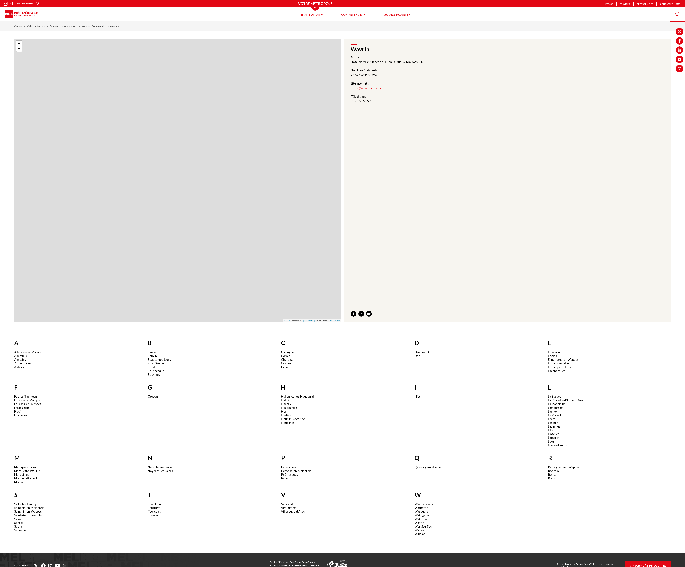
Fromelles (20, 415)
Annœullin (21, 356)
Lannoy (553, 411)
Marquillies (21, 474)
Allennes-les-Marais (27, 352)
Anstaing (20, 359)
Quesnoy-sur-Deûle (428, 467)
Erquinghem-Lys (558, 363)
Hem (284, 411)
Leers (551, 419)
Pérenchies (288, 467)
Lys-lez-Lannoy (558, 445)
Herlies (286, 415)
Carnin (285, 356)
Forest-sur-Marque (27, 400)
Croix (285, 367)
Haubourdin (289, 408)
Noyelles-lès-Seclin (160, 471)
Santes (18, 523)
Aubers (19, 367)
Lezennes (554, 426)
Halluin (285, 400)
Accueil (18, 25)
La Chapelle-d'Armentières (565, 400)
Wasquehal (422, 511)
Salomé (19, 519)
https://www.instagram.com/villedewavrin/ (361, 313)
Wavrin (419, 523)
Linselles (553, 434)
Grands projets (396, 14)
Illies (418, 396)
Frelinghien (21, 408)
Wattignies (422, 515)
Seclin (18, 526)
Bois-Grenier (156, 363)
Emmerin (554, 352)
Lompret (553, 438)
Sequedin (20, 530)
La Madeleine (556, 404)
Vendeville (288, 504)
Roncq (552, 474)
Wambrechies (424, 504)
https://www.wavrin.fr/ (366, 88)
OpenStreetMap (309, 320)
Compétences (352, 14)
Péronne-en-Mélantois (296, 471)
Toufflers (154, 508)
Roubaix (553, 478)
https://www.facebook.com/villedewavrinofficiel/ (353, 313)
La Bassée (554, 396)
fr (5, 3)
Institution (310, 14)
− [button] (19, 49)
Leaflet (287, 320)
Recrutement (645, 4)
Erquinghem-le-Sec (560, 367)
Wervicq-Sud (423, 526)
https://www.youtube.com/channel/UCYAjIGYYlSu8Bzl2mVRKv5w (369, 313)
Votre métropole (36, 25)
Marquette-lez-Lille (27, 471)
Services (625, 4)
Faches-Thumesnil (26, 396)
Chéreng (287, 359)
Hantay (286, 404)
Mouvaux (20, 482)
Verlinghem (288, 508)
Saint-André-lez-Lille (28, 515)
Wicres (419, 530)
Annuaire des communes (63, 25)
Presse (609, 4)
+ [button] (19, 43)
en (10, 3)
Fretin (18, 411)
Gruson (153, 396)
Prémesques (289, 474)
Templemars (156, 504)
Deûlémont (422, 352)
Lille (550, 430)
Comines (287, 363)
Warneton (421, 508)
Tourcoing (154, 511)
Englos (552, 356)
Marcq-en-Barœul (26, 467)
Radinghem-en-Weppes (563, 467)
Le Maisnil (554, 415)
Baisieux (153, 352)
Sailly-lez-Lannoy (25, 504)
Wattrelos (421, 519)
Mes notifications (25, 3)
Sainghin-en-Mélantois (29, 508)
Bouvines (154, 374)
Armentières (22, 363)
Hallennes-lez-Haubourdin (298, 396)
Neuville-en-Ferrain (160, 467)
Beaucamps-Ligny (159, 359)
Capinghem (288, 352)
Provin (285, 478)
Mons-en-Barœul (25, 478)
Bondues (153, 367)
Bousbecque (156, 371)
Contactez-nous (670, 4)
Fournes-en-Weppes (27, 404)
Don (417, 356)
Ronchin (553, 471)
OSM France (334, 320)
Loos (551, 441)
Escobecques (556, 371)
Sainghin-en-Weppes (28, 511)
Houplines (288, 423)
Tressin (153, 515)
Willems (420, 534)
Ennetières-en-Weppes (563, 359)
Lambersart (556, 408)
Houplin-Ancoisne (293, 419)
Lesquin (553, 423)
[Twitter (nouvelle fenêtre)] (679, 31)
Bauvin (152, 356)
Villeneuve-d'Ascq (293, 511)
